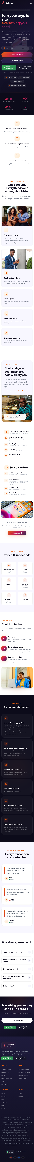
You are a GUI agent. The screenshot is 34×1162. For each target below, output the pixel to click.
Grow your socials (23, 1069)
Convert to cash (6, 1069)
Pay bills (3, 1075)
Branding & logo (23, 1075)
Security (3, 1096)
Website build (22, 1078)
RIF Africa (25, 1152)
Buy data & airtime (6, 1078)
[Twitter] (15, 1157)
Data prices (4, 1084)
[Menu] (31, 3)
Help (2, 1105)
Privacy (20, 1096)
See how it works (17, 61)
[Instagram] (11, 1157)
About (3, 1093)
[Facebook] (19, 1157)
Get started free (17, 55)
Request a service (17, 533)
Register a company (24, 1072)
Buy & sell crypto (6, 1072)
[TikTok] (23, 1157)
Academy (4, 1102)
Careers (3, 1108)
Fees (2, 1099)
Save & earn (4, 1081)
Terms (20, 1093)
